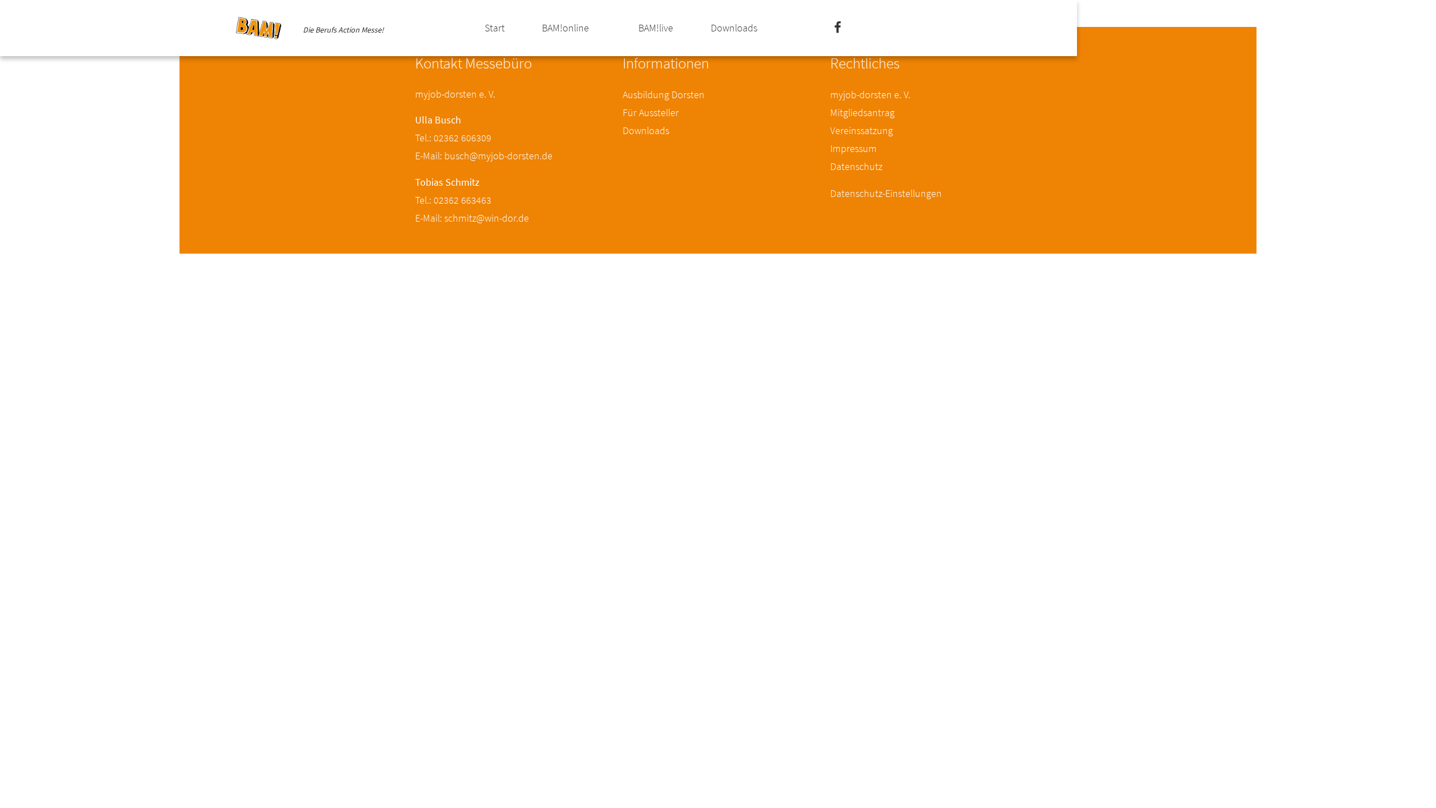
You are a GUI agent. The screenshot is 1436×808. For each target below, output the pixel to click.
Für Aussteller (651, 112)
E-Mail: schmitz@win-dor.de (472, 218)
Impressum (853, 148)
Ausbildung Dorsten (664, 94)
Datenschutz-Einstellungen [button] (886, 193)
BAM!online (565, 27)
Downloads (734, 27)
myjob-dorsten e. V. (870, 94)
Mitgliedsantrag (862, 112)
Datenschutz (856, 166)
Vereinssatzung (861, 130)
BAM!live (655, 27)
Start (495, 27)
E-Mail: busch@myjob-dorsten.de (484, 155)
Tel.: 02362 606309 (453, 137)
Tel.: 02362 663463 (453, 200)
